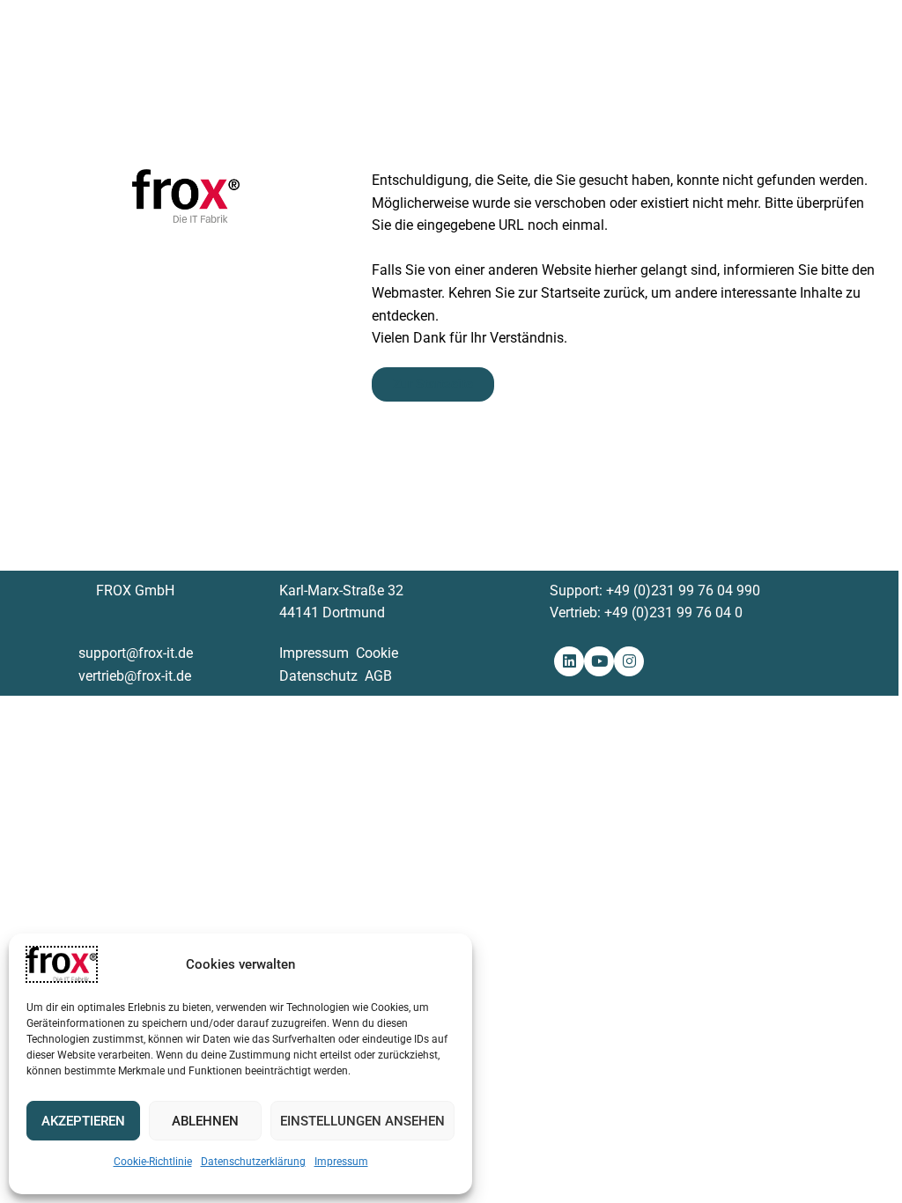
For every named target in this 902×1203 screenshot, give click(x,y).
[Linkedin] (569, 661)
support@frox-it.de (135, 653)
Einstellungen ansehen (362, 1121)
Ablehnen (205, 1121)
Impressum (341, 1161)
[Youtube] (599, 661)
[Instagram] (629, 661)
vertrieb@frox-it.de (134, 676)
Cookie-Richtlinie (153, 1161)
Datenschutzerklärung (253, 1161)
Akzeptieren (83, 1121)
